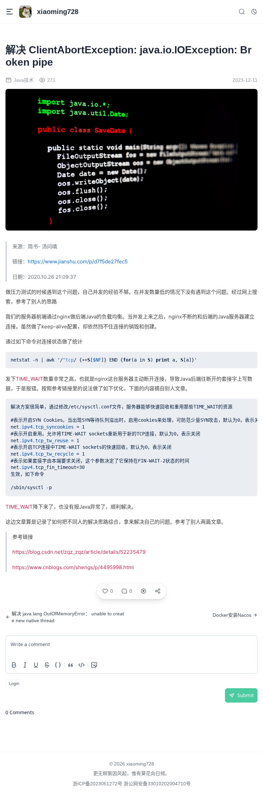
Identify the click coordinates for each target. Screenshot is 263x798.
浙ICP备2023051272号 (98, 783)
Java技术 (24, 80)
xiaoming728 (140, 764)
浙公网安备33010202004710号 (157, 783)
